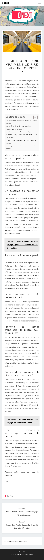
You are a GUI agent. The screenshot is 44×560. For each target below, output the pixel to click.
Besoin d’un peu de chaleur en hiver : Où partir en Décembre (22, 525)
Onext (5, 2)
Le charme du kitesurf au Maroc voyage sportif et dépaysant (22, 511)
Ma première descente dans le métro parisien (21, 122)
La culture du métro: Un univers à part (19, 132)
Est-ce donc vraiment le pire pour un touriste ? (21, 141)
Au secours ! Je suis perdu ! (15, 129)
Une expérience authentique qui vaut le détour (21, 147)
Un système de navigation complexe (18, 126)
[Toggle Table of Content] (34, 117)
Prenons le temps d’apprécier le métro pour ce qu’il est (21, 136)
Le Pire (10, 496)
